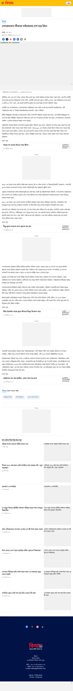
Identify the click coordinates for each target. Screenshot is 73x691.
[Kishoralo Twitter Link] (33, 628)
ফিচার (4, 21)
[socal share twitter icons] (7, 40)
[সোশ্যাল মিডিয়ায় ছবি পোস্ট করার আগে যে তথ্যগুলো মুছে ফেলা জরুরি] (57, 580)
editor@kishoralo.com (38, 669)
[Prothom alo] (9, 4)
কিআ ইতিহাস (20, 397)
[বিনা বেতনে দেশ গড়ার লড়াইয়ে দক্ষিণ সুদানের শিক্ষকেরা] (57, 558)
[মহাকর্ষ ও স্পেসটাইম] (57, 495)
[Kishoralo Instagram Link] (38, 628)
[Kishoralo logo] (35, 649)
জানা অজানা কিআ (33, 397)
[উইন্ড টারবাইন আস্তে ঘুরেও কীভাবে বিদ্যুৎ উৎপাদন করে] (66, 312)
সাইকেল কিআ (8, 397)
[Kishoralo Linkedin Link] (43, 628)
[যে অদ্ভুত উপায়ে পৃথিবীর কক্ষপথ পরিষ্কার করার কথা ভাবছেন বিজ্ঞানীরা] (57, 516)
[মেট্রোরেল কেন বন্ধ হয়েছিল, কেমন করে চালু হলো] (66, 379)
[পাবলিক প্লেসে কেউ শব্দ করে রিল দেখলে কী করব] (57, 601)
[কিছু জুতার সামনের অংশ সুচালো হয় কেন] (66, 227)
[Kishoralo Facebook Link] (28, 628)
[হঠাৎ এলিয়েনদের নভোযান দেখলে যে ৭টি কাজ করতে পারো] (57, 537)
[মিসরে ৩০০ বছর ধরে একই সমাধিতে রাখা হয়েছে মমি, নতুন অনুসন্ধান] (57, 473)
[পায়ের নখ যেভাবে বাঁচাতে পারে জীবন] (66, 146)
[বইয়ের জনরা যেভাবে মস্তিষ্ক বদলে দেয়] (57, 452)
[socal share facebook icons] (4, 40)
